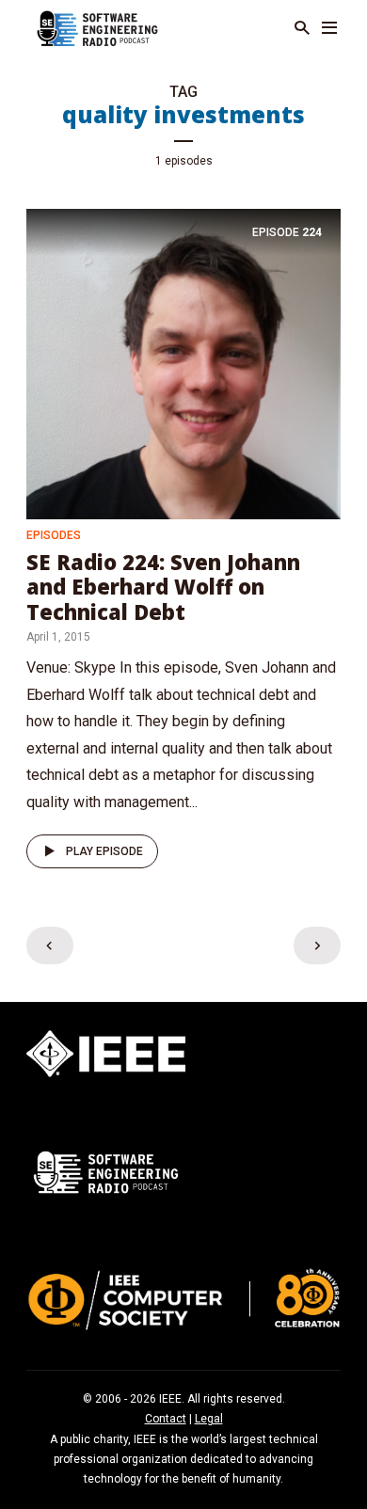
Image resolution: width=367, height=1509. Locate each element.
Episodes (53, 535)
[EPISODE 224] (183, 363)
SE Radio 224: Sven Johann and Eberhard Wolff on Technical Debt (163, 587)
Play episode (104, 851)
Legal (209, 1418)
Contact (165, 1418)
